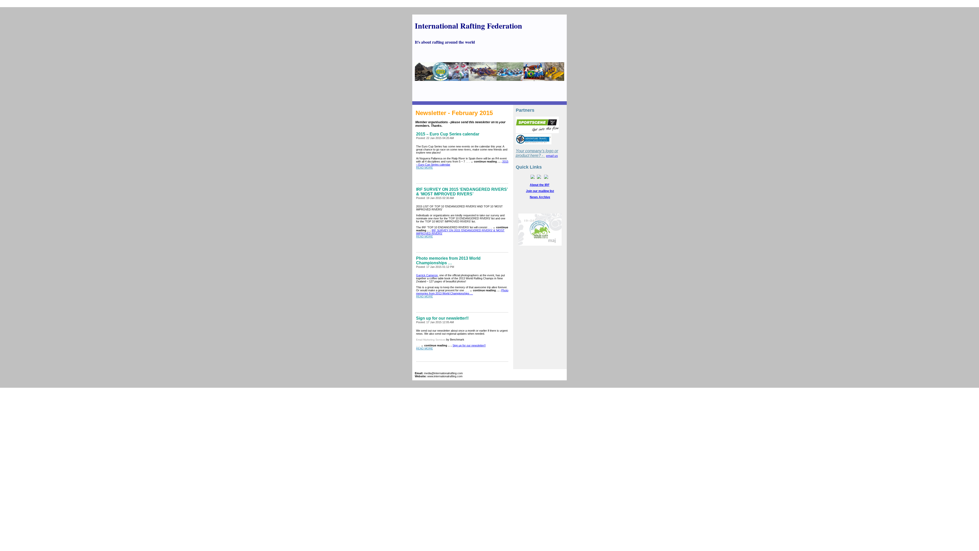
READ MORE (424, 167)
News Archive (540, 197)
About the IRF (539, 185)
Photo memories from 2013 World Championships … (462, 292)
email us (552, 156)
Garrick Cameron (427, 275)
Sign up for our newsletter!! (469, 345)
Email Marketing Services (430, 339)
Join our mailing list (540, 191)
